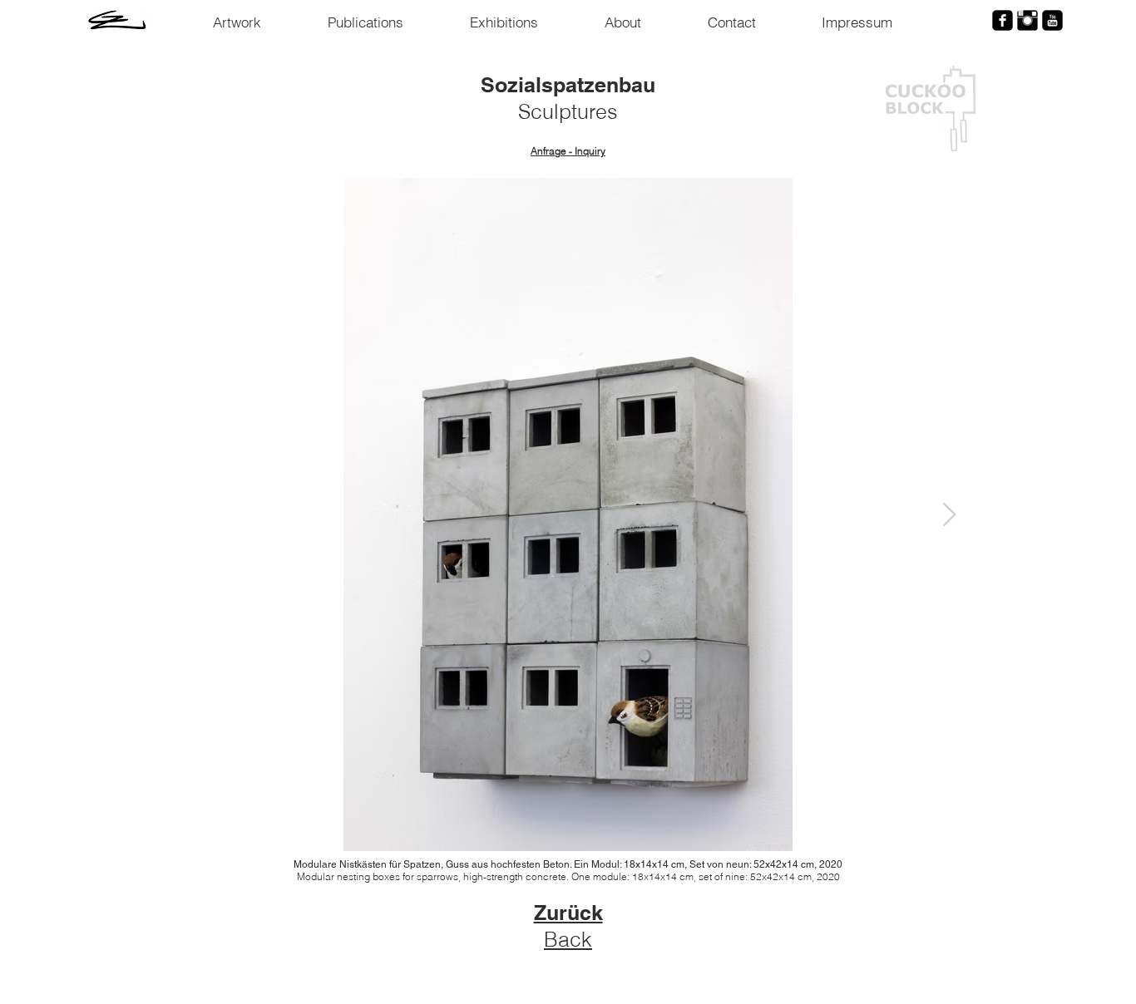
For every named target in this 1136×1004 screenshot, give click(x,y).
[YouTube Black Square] (1052, 20)
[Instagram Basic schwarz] (1027, 20)
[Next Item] (948, 515)
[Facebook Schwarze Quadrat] (1002, 20)
